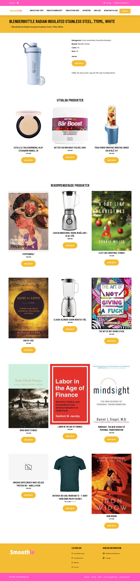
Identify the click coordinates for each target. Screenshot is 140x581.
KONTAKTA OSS (111, 10)
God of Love (28, 340)
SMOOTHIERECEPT (54, 10)
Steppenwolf (28, 254)
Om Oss (76, 567)
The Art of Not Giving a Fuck (111, 331)
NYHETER (87, 10)
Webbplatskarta (124, 577)
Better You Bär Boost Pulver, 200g (70, 147)
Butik (125, 11)
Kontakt (93, 577)
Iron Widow (112, 516)
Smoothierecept (79, 553)
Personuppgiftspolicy (111, 577)
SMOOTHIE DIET (72, 10)
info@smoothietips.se (121, 3)
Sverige (108, 3)
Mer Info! (79, 63)
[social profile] (17, 3)
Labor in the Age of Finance (70, 426)
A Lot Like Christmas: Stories (112, 252)
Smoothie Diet (78, 558)
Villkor (100, 577)
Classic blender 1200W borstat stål (70, 319)
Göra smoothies (88, 40)
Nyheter (76, 563)
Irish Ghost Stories (28, 430)
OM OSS (97, 10)
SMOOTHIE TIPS (36, 10)
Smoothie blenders (103, 40)
